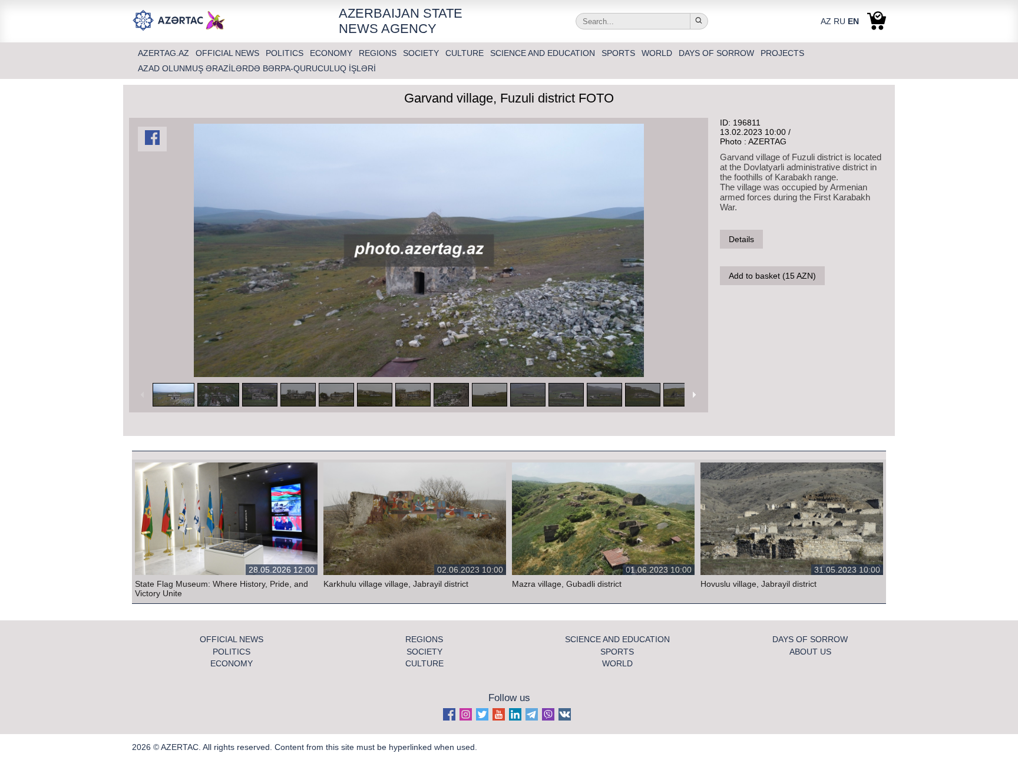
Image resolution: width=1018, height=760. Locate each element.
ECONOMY (332, 53)
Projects (782, 53)
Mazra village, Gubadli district (567, 584)
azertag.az (164, 53)
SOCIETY (422, 53)
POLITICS (286, 53)
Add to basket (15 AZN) (772, 275)
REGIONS (379, 53)
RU (839, 21)
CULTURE (465, 53)
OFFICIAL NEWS (229, 53)
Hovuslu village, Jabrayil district (758, 584)
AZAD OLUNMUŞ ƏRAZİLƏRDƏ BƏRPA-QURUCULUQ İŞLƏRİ (257, 68)
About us (810, 651)
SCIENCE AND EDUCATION (543, 53)
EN (853, 21)
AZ (826, 21)
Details (741, 239)
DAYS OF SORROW (717, 53)
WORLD (658, 53)
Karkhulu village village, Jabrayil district (395, 584)
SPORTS (619, 53)
